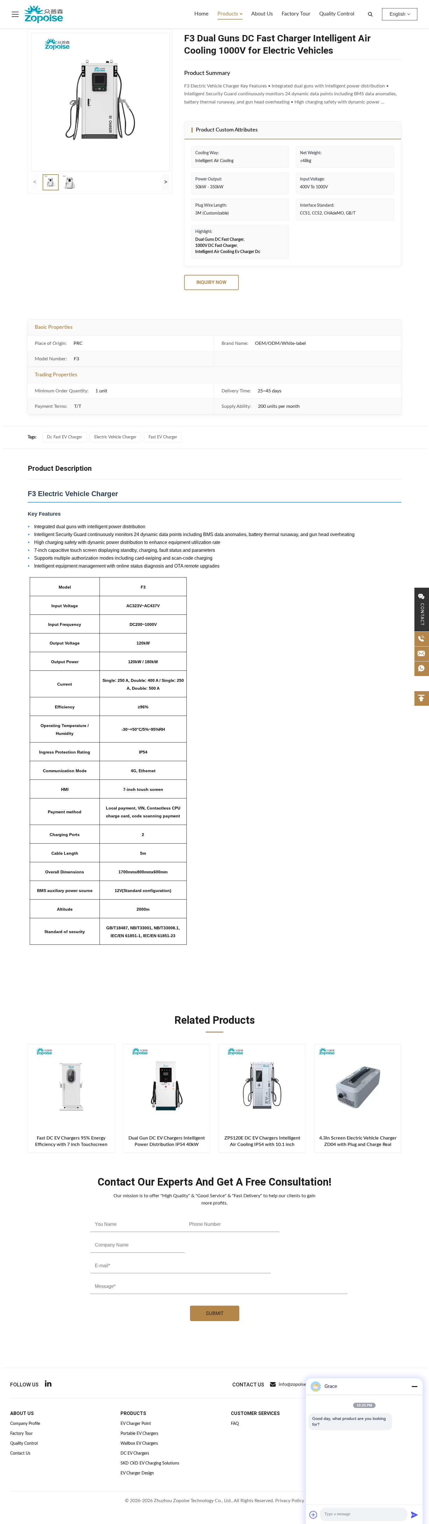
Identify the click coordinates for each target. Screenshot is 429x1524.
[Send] (414, 1514)
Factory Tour (296, 14)
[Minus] (414, 1386)
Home (201, 14)
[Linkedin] (48, 1384)
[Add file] (313, 1514)
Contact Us (20, 1453)
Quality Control (336, 14)
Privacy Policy (289, 1500)
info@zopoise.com (297, 1384)
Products (228, 14)
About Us (262, 14)
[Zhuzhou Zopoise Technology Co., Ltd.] (44, 14)
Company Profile (25, 1424)
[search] (370, 14)
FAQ (235, 1424)
